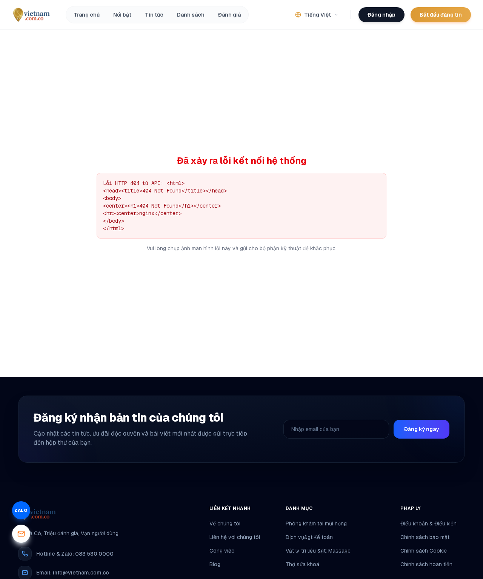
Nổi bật (122, 14)
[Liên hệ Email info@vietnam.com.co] (21, 534)
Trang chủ (87, 14)
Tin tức (154, 14)
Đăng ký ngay (421, 429)
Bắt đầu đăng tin (441, 14)
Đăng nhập (381, 14)
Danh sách (191, 14)
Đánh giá (229, 14)
